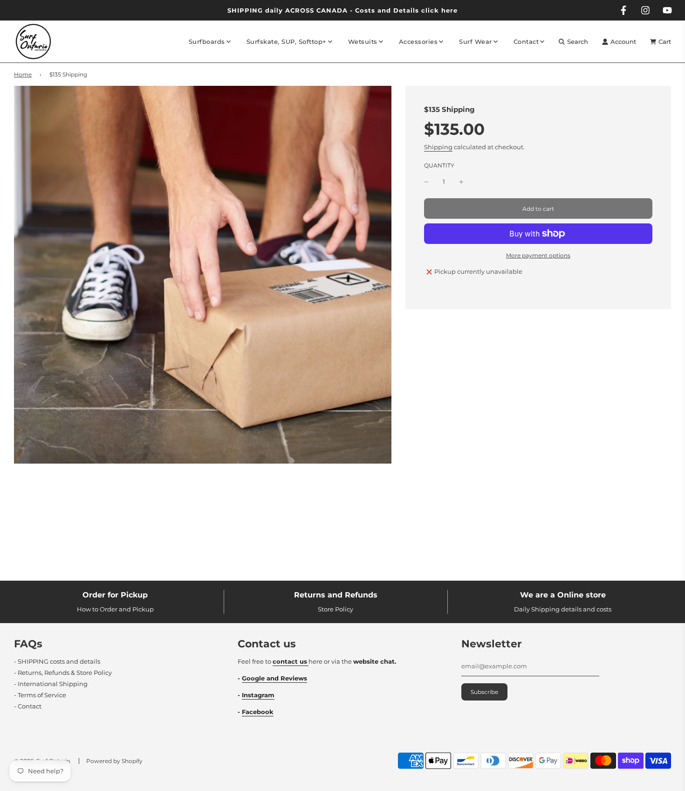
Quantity (439, 165)
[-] (426, 182)
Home (23, 74)
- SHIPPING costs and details (57, 661)
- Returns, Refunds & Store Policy (63, 672)
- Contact (27, 706)
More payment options (538, 255)
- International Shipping (51, 683)
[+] (461, 182)
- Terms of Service (40, 695)
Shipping (438, 147)
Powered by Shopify (114, 760)
